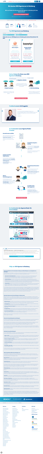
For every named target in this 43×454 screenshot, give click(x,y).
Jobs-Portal (13, 418)
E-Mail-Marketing (5, 417)
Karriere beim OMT (15, 409)
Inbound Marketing (5, 423)
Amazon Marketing (5, 409)
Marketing (4, 430)
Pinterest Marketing (6, 433)
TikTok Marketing (5, 441)
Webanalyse (4, 443)
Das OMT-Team (14, 408)
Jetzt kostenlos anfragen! (21, 256)
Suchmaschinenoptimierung (7, 440)
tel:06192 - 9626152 (34, 410)
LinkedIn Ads (4, 428)
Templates (13, 423)
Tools (25, 1)
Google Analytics (5, 419)
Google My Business (5, 421)
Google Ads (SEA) (5, 420)
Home (8, 33)
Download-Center (14, 419)
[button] (1, 452)
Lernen (16, 1)
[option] (21, 115)
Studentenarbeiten (15, 422)
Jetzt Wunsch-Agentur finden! (21, 197)
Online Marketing (5, 431)
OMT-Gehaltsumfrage (15, 411)
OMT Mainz (10, 1)
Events (13, 1)
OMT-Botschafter (14, 413)
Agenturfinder (28, 1)
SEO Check (13, 417)
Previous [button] (2, 111)
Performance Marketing (6, 432)
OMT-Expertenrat (14, 410)
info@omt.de (33, 411)
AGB (22, 408)
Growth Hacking (5, 422)
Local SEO (4, 429)
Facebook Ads (5, 418)
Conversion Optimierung (6, 412)
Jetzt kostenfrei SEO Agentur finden (21, 14)
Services (22, 1)
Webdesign (4, 444)
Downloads (19, 1)
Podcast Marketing (5, 434)
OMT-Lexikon (14, 425)
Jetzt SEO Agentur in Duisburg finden (21, 98)
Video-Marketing (5, 442)
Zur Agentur (15, 61)
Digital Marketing (5, 413)
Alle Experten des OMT (15, 412)
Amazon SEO (4, 410)
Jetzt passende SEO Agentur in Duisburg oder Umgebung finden (21, 66)
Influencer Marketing (6, 424)
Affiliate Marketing (5, 408)
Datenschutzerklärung (25, 409)
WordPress (4, 445)
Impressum (23, 410)
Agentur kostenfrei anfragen (32, 20)
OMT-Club (13, 424)
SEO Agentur (16, 33)
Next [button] (38, 111)
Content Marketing (5, 411)
